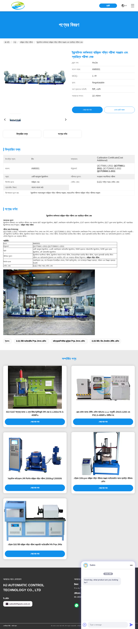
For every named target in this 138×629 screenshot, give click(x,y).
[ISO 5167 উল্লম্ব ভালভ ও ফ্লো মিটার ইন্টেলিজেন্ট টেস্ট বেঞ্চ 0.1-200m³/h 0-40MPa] (35, 387)
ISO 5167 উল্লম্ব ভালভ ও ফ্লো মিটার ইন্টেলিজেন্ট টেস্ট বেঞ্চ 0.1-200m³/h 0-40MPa (35, 413)
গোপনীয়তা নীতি (6, 626)
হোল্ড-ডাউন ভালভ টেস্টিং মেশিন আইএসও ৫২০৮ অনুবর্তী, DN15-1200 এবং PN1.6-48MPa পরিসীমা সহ (103, 413)
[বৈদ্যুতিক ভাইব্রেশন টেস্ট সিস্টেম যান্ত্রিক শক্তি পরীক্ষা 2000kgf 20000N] (35, 454)
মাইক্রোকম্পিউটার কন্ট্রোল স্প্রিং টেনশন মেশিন (69, 341)
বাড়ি (8, 42)
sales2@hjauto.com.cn (19, 604)
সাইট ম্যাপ (14, 626)
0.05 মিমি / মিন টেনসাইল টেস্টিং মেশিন (105, 341)
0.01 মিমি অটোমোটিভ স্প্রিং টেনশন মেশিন (31, 341)
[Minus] (131, 565)
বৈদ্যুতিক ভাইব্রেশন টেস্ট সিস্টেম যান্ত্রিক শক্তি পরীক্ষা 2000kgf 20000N (35, 478)
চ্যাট (108, 5)
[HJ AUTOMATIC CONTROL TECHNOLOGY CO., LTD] (18, 6)
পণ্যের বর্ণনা (62, 134)
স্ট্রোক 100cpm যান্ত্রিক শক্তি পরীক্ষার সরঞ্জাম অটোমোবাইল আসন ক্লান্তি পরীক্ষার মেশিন (103, 480)
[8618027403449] (76, 605)
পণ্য (14, 42)
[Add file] (85, 625)
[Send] (131, 625)
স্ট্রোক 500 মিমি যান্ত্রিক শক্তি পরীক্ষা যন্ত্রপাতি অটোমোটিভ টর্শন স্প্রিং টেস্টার (35, 544)
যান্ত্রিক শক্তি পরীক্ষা (26, 42)
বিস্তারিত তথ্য (22, 134)
